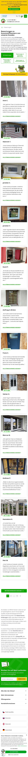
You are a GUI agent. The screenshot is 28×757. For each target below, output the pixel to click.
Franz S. (6, 353)
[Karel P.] (14, 255)
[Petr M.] (14, 548)
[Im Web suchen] (17, 16)
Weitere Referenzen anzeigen (13, 590)
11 (17, 596)
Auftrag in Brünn (9, 310)
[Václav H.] (14, 382)
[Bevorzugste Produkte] (19, 16)
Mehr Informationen (14, 9)
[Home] (2, 27)
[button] (25, 16)
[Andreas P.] (14, 466)
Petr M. (5, 560)
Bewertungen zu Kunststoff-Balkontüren (20, 55)
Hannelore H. (8, 519)
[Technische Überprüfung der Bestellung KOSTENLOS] (3, 21)
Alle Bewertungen (7, 55)
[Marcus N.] (14, 423)
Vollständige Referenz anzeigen (11, 116)
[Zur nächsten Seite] (20, 596)
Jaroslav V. (7, 226)
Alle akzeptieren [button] (14, 751)
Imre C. (5, 100)
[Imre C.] (14, 89)
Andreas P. (7, 478)
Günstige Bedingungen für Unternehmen (14, 74)
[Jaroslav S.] (14, 171)
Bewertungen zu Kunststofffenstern (20, 61)
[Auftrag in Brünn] (14, 298)
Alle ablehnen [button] (13, 748)
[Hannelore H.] (14, 507)
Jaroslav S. (6, 183)
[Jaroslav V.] (14, 214)
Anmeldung (21, 679)
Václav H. (6, 394)
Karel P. (5, 267)
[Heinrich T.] (14, 130)
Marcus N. (6, 435)
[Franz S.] (14, 341)
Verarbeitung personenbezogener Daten (13, 684)
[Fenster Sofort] (4, 16)
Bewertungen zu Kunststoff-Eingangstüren (7, 61)
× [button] (26, 735)
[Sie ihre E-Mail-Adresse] (14, 679)
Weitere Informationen (22, 745)
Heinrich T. (7, 142)
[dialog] (14, 745)
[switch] (3, 755)
